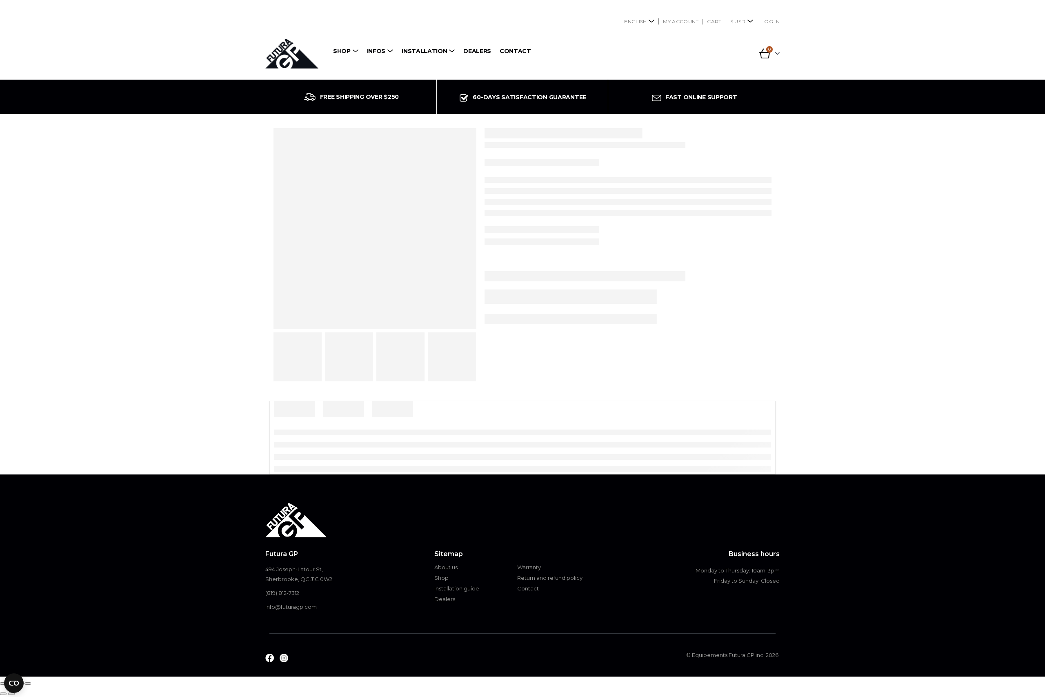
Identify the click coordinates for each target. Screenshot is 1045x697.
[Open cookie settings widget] (14, 683)
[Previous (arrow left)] (3, 694)
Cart (714, 21)
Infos (376, 51)
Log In (770, 21)
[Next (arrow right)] (11, 694)
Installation (424, 51)
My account (680, 21)
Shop (342, 51)
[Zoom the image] (269, 658)
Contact (515, 51)
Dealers (477, 51)
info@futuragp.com (291, 606)
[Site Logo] (291, 54)
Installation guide (456, 588)
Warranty (529, 567)
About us (446, 567)
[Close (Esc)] (27, 683)
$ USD (738, 21)
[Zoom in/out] (3, 683)
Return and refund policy (550, 578)
